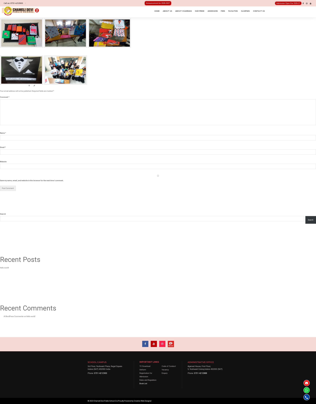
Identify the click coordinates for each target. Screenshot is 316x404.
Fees (223, 11)
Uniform (142, 370)
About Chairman (183, 11)
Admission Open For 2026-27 (288, 3)
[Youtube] (310, 3)
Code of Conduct (169, 366)
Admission (213, 11)
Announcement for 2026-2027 (158, 3)
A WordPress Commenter (14, 316)
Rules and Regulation (147, 380)
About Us (167, 11)
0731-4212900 (100, 373)
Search (3, 214)
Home (157, 11)
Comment (4, 97)
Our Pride (199, 11)
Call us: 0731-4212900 (13, 3)
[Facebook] (303, 3)
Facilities (233, 11)
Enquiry (165, 373)
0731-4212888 (200, 373)
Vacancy (165, 370)
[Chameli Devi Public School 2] (20, 11)
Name (3, 133)
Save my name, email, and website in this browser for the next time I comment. (32, 181)
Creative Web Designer (143, 401)
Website (3, 162)
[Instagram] (306, 3)
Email (3, 147)
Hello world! (4, 268)
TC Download (144, 366)
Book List (143, 383)
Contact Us (259, 11)
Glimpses (245, 11)
